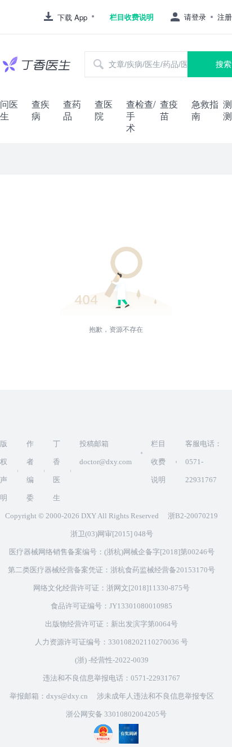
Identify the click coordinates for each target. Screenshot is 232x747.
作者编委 (30, 470)
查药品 (72, 109)
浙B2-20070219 (193, 516)
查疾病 (41, 109)
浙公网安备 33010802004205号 (116, 714)
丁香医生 (56, 470)
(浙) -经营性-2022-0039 (112, 660)
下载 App (72, 17)
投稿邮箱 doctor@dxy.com (105, 452)
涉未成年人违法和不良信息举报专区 (155, 696)
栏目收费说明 (132, 16)
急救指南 (204, 109)
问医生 (9, 109)
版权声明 (3, 470)
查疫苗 (169, 109)
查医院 (104, 109)
